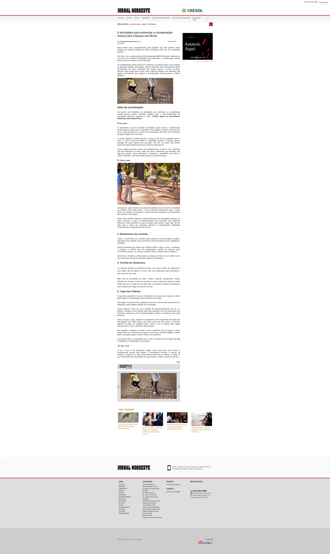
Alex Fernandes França (149, 486)
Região (137, 18)
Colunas (121, 18)
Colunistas (147, 481)
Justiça (121, 493)
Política (129, 18)
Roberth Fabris (147, 515)
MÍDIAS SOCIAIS (196, 481)
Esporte (122, 486)
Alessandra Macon (148, 484)
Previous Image (118, 386)
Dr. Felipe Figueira (148, 493)
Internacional (124, 513)
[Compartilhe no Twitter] (178, 42)
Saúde (121, 505)
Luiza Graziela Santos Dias (151, 509)
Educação (122, 501)
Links (121, 481)
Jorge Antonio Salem (149, 503)
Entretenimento (125, 497)
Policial (122, 503)
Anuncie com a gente (173, 484)
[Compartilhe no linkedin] (177, 42)
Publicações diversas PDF (161, 18)
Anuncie (169, 481)
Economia (122, 495)
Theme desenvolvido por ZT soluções (129, 539)
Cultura (122, 509)
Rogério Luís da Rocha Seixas (152, 517)
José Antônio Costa (148, 505)
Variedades (146, 18)
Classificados (124, 507)
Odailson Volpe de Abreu (150, 511)
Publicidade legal (197, 18)
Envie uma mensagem (173, 492)
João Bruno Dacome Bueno (151, 501)
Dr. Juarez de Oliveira (149, 495)
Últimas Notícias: (123, 24)
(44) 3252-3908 (198, 491)
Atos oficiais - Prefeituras (181, 18)
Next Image (179, 386)
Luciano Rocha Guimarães (150, 507)
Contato (170, 489)
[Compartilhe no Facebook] (179, 42)
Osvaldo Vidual (147, 513)
